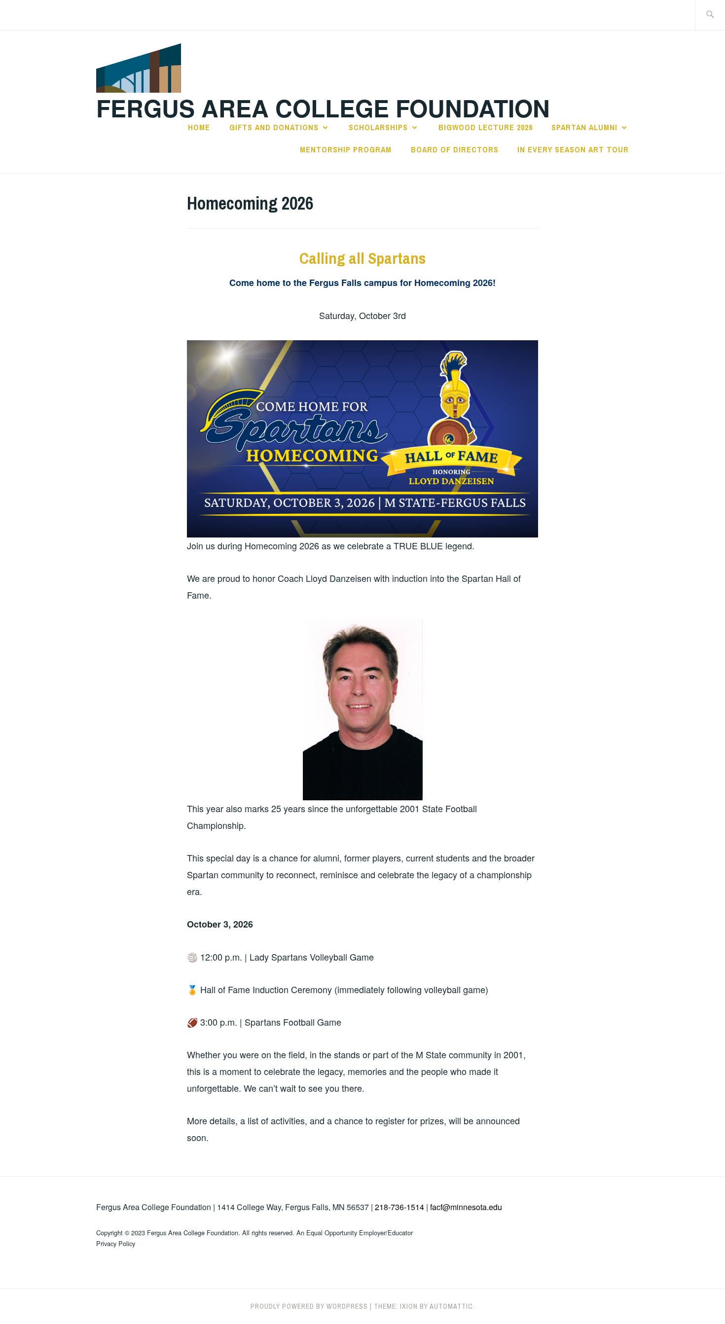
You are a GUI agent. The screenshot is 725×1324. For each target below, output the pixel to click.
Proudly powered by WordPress (309, 1306)
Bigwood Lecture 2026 (485, 127)
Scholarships (378, 127)
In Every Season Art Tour (573, 149)
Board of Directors (455, 149)
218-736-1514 (399, 1207)
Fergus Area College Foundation (323, 108)
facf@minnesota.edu (466, 1207)
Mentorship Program (346, 149)
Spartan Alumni (584, 127)
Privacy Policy (115, 1243)
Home (199, 127)
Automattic (451, 1306)
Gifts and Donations (274, 127)
